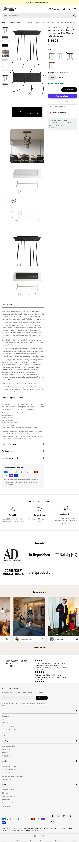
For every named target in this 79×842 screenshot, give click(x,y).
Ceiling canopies (14, 22)
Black (61, 78)
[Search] (74, 15)
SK (60, 840)
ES (25, 840)
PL (54, 840)
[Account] (64, 9)
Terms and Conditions (29, 703)
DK (22, 840)
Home (4, 22)
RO (57, 840)
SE (63, 840)
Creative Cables (11, 828)
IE (41, 840)
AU (3, 840)
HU (39, 840)
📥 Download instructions (59, 113)
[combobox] (39, 15)
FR (29, 840)
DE (19, 840)
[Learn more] (51, 44)
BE (9, 840)
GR (32, 840)
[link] (13, 555)
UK (69, 840)
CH (12, 840)
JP (47, 840)
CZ (16, 840)
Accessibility (41, 836)
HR (35, 840)
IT (44, 840)
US (72, 840)
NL (50, 840)
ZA (76, 840)
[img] (51, 660)
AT (6, 840)
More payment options (62, 101)
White (52, 78)
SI (66, 840)
